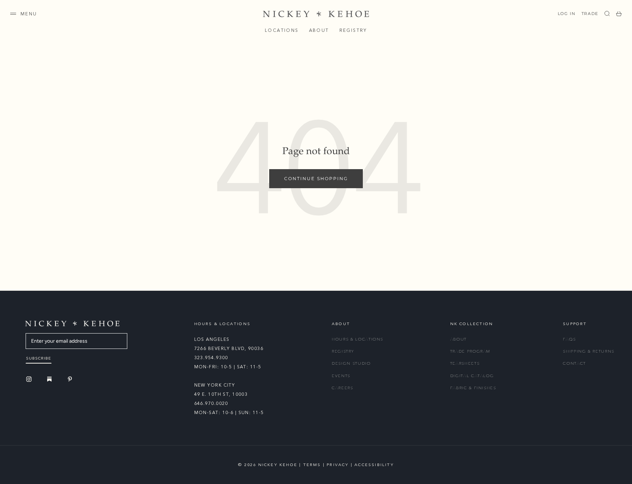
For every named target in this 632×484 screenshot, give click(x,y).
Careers (342, 388)
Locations (282, 30)
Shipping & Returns (588, 351)
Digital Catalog (472, 376)
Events (341, 376)
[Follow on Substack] (50, 379)
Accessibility (374, 465)
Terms (312, 465)
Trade (590, 13)
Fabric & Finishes (473, 388)
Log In (567, 13)
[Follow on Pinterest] (71, 379)
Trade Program (470, 351)
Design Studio (351, 363)
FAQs (569, 339)
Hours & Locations (357, 339)
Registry (353, 30)
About (319, 30)
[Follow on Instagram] (30, 379)
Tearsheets (465, 363)
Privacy (338, 465)
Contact (574, 363)
